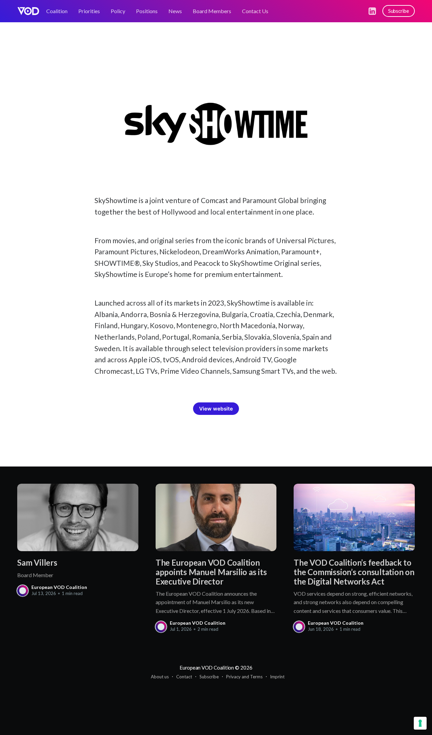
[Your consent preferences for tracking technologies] (420, 723)
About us (160, 676)
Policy (118, 11)
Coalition (57, 11)
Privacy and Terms (244, 676)
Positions (147, 11)
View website (216, 408)
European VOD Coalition (59, 587)
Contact (184, 676)
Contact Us (255, 11)
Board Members (212, 11)
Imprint (277, 676)
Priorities (89, 11)
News (175, 11)
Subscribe (398, 11)
